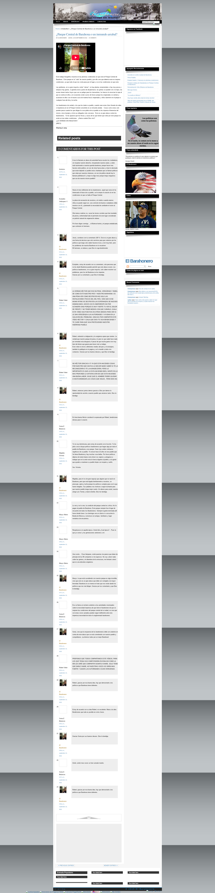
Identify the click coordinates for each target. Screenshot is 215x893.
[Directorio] (105, 892)
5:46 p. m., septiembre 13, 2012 (63, 568)
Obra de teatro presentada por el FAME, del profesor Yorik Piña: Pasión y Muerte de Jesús (141, 101)
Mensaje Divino (132, 90)
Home (58, 29)
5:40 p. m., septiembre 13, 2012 (63, 495)
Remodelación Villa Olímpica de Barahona (141, 87)
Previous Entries (66, 865)
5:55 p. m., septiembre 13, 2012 (63, 726)
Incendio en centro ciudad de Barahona (140, 75)
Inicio (58, 21)
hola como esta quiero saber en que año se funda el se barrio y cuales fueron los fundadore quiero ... (142, 301)
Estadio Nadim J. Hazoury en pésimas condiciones (143, 80)
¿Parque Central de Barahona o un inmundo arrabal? (86, 34)
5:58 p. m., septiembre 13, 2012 (63, 806)
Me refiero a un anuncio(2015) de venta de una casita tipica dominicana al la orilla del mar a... (143, 293)
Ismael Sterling (143, 297)
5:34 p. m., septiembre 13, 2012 (63, 434)
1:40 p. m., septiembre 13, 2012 (63, 206)
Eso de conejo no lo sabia (147, 289)
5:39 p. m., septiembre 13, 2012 (63, 461)
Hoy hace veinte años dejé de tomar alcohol (141, 98)
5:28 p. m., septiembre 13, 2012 (63, 305)
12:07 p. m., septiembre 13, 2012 (63, 174)
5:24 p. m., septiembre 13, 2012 (63, 281)
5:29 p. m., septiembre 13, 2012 (63, 353)
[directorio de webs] (86, 892)
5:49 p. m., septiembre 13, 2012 (63, 622)
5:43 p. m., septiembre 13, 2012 (63, 520)
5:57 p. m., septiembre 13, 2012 (63, 779)
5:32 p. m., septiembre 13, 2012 (63, 377)
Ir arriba (60, 889)
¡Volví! (129, 92)
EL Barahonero (69, 9)
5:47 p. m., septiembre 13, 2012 (63, 595)
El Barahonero (139, 261)
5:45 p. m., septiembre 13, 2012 (63, 544)
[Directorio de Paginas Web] (51, 892)
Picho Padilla (132, 77)
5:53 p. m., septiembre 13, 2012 (63, 699)
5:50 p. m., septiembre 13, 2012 (63, 648)
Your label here (62, 877)
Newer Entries (110, 865)
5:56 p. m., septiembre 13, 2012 (63, 753)
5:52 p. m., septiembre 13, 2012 (63, 673)
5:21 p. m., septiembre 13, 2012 (63, 254)
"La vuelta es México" (134, 95)
